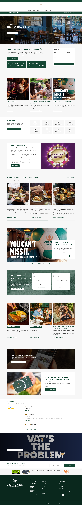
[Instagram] (63, 495)
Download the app (62, 481)
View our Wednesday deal (64, 194)
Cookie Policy (53, 503)
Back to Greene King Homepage (64, 491)
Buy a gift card (51, 389)
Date (55, 57)
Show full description (29, 55)
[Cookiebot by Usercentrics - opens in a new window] (7, 12)
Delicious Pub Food (13, 326)
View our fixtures (17, 288)
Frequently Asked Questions (46, 495)
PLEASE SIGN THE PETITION (14, 449)
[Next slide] (49, 264)
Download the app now (18, 361)
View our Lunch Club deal (18, 194)
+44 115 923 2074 (33, 481)
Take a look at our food (18, 314)
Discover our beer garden (64, 314)
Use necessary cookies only (72, 6)
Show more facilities (13, 129)
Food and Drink (44, 483)
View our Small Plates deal (41, 194)
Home (8, 14)
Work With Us (61, 488)
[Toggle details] (21, 407)
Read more (27, 410)
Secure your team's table (41, 314)
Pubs (12, 14)
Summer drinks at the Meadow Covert (40, 102)
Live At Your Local (13, 101)
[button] (39, 263)
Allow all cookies (72, 2)
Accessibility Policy (46, 503)
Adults (56, 52)
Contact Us (44, 481)
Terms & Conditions (72, 503)
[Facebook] (60, 495)
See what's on (18, 89)
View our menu (25, 33)
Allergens (43, 493)
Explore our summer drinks (41, 89)
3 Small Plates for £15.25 (37, 207)
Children (67, 52)
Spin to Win (15, 165)
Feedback (43, 491)
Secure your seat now (64, 89)
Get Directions (32, 494)
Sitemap (65, 503)
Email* (50, 463)
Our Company (61, 486)
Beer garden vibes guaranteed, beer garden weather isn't (63, 327)
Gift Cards (43, 488)
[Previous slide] (33, 264)
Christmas (43, 486)
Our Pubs (60, 483)
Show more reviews (31, 429)
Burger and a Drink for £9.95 (62, 207)
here (31, 161)
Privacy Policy (60, 503)
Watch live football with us (63, 101)
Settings (57, 11)
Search (64, 63)
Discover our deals (71, 177)
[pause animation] (12, 39)
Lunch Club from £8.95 (14, 207)
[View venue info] (41, 49)
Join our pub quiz (36, 326)
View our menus (12, 58)
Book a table (12, 33)
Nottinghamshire (18, 14)
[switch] (32, 12)
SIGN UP (70, 465)
